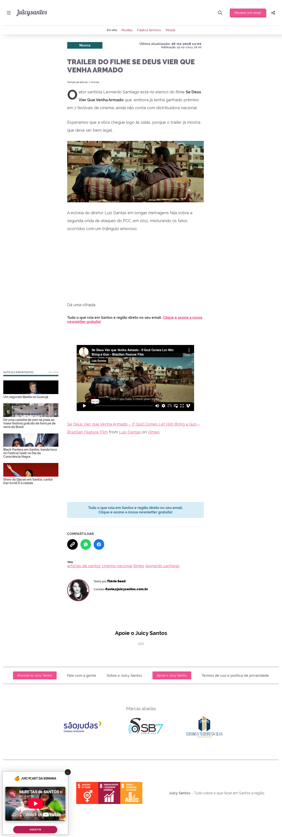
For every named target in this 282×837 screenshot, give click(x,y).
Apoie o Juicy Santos (172, 675)
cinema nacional (117, 566)
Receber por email (247, 13)
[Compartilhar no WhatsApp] (85, 544)
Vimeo (154, 432)
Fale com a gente (81, 675)
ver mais (53, 372)
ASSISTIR (35, 829)
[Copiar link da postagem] (72, 544)
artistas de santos (84, 566)
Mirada (170, 30)
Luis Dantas (130, 432)
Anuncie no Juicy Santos (34, 675)
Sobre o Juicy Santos (124, 675)
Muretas (127, 30)
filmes (138, 566)
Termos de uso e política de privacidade (235, 675)
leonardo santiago (162, 566)
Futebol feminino (149, 30)
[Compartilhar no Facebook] (99, 544)
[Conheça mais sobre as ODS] (109, 793)
